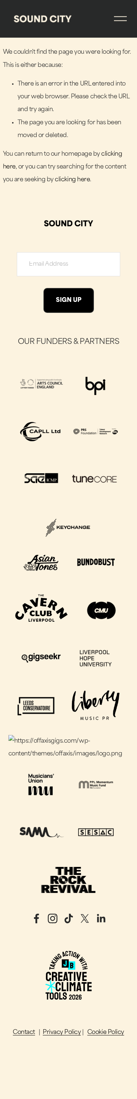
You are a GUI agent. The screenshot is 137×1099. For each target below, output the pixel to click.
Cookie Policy (105, 1032)
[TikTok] (69, 918)
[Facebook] (36, 918)
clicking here (72, 180)
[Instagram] (52, 918)
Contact (24, 1032)
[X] (85, 918)
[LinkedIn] (101, 918)
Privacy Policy (62, 1032)
